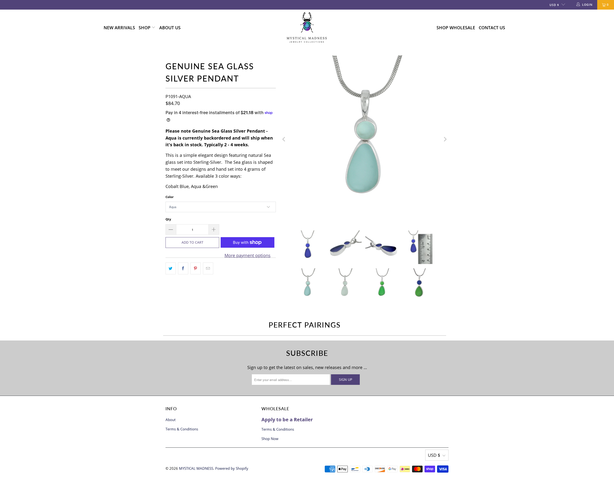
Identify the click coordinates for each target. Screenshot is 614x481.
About (170, 419)
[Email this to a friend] (208, 268)
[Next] (445, 139)
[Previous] (284, 139)
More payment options (247, 255)
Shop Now (269, 438)
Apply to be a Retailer (287, 419)
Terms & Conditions (181, 429)
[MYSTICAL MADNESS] (307, 27)
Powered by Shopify (231, 468)
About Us (170, 27)
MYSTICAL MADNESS (196, 468)
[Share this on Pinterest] (195, 268)
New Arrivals (119, 27)
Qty (168, 219)
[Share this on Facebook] (183, 268)
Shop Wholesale (456, 27)
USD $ (554, 5)
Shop (145, 27)
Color (169, 197)
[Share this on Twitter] (170, 268)
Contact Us (492, 27)
